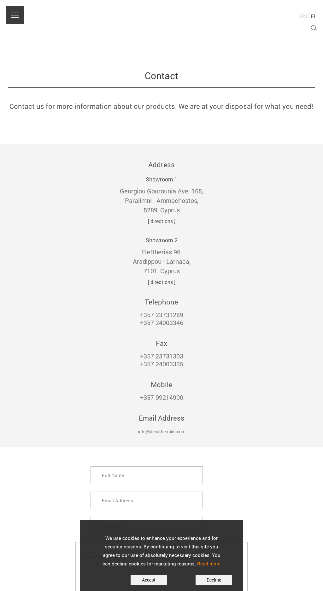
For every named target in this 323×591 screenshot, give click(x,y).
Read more (208, 563)
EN (303, 16)
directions (161, 221)
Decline (188, 579)
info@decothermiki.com (161, 431)
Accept (137, 579)
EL (314, 16)
